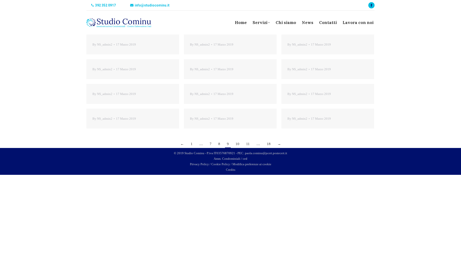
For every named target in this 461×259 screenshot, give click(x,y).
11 (248, 144)
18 (269, 144)
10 (237, 144)
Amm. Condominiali (227, 158)
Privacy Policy (199, 164)
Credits (230, 169)
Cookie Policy (220, 164)
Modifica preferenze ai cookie (251, 164)
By (102, 44)
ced (245, 158)
